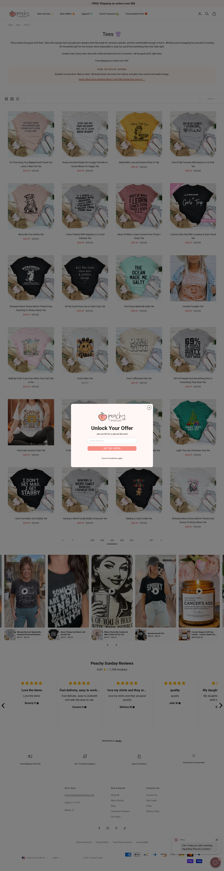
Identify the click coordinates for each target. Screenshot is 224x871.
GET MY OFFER (112, 448)
